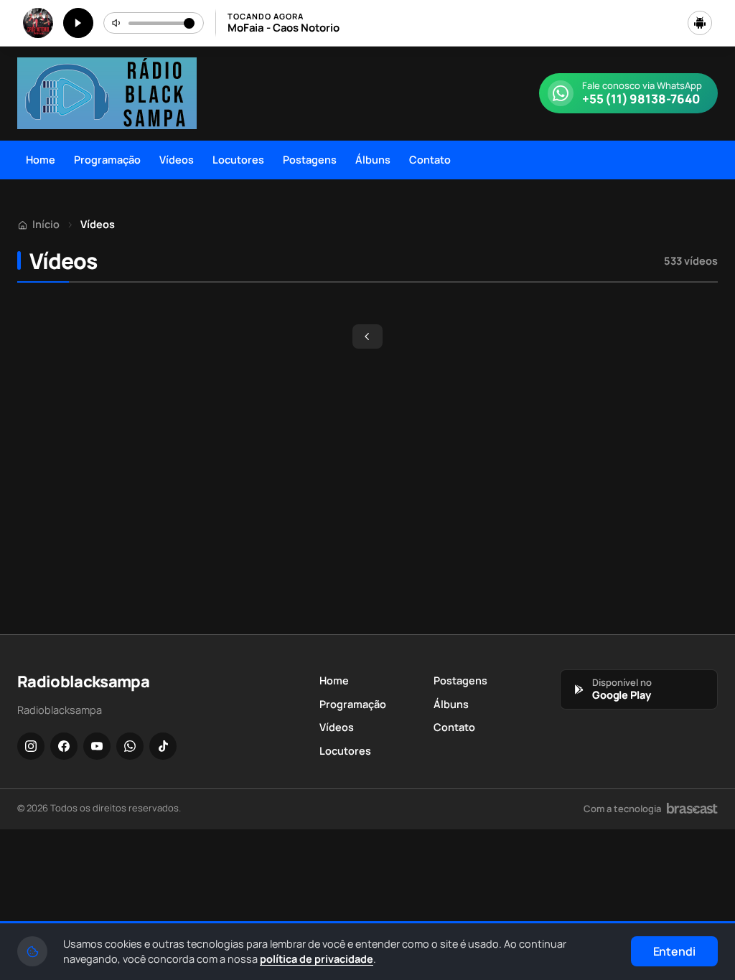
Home (40, 159)
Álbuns (372, 159)
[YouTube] (97, 746)
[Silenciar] (117, 23)
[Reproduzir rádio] (78, 23)
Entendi (674, 951)
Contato (430, 159)
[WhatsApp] (130, 746)
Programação (107, 159)
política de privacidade (316, 959)
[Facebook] (64, 746)
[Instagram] (31, 746)
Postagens (310, 159)
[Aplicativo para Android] (700, 23)
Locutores (238, 159)
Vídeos (176, 159)
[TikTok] (163, 746)
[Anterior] (367, 336)
